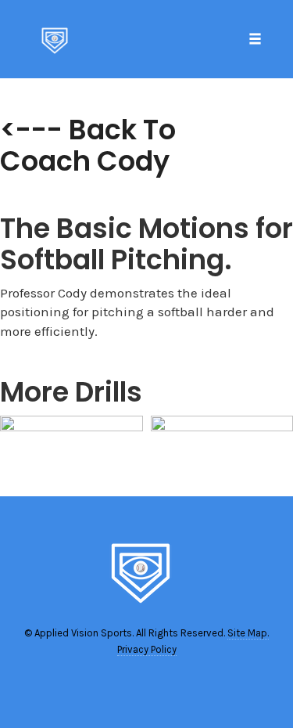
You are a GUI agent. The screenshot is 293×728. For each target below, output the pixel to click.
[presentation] (19, 455)
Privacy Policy (147, 649)
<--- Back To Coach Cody (88, 145)
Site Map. (248, 633)
